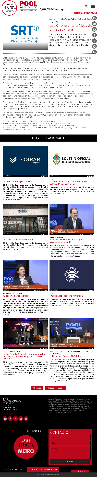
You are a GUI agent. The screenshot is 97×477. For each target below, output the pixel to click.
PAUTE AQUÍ (8, 414)
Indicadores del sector (55, 407)
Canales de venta (63, 405)
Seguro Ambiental (86, 401)
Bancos (65, 410)
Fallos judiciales (64, 412)
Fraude (50, 410)
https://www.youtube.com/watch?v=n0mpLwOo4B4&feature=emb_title (45, 125)
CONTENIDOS (8, 403)
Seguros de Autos (69, 399)
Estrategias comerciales (78, 405)
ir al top (81, 471)
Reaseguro (58, 399)
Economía (73, 410)
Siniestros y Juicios (69, 408)
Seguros (51, 399)
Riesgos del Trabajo (83, 399)
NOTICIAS (6, 405)
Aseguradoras (53, 412)
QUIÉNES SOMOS (10, 409)
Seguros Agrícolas (72, 401)
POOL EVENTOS (9, 407)
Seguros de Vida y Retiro (56, 401)
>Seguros (37, 388)
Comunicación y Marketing (74, 407)
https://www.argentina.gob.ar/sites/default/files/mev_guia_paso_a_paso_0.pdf (40, 123)
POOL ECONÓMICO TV (12, 401)
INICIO (5, 399)
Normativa (58, 410)
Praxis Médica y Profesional (73, 403)
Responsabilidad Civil (83, 408)
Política (80, 410)
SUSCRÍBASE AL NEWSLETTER (42, 469)
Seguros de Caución (56, 403)
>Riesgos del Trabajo (55, 388)
